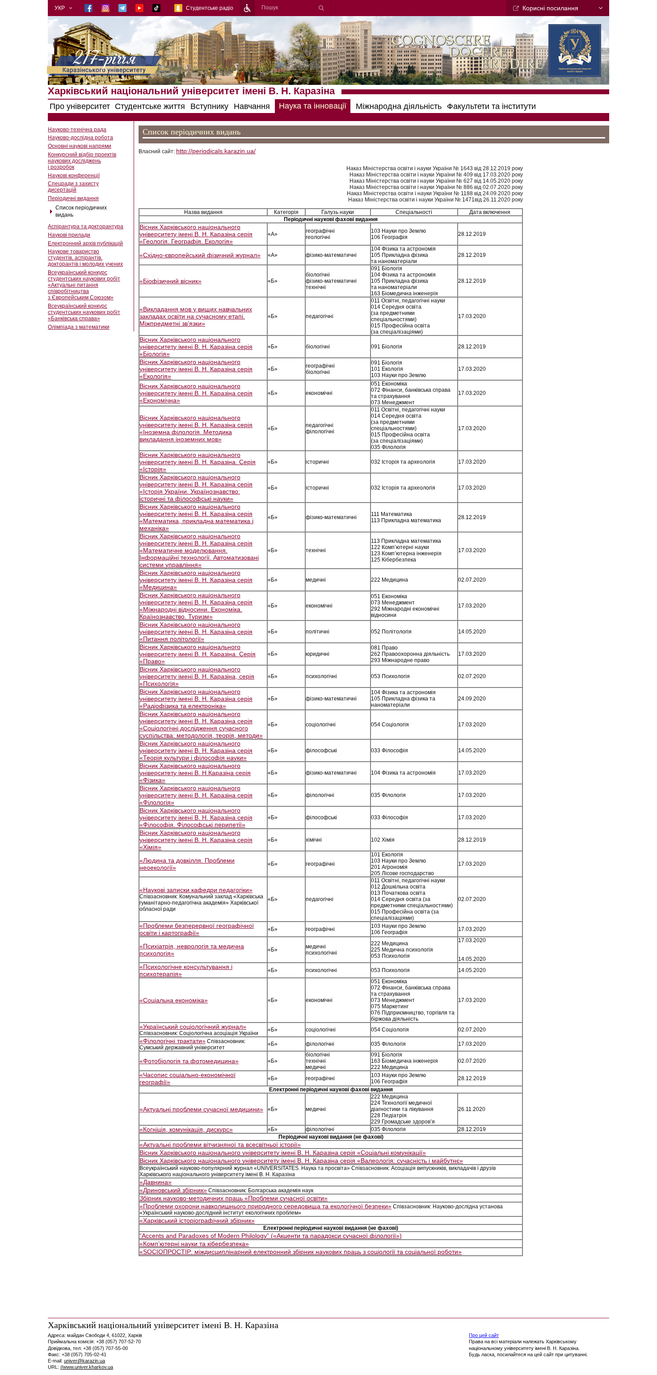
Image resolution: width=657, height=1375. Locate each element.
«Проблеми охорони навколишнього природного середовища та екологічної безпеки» (265, 1206)
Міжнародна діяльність (399, 106)
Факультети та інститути (491, 106)
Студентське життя (150, 106)
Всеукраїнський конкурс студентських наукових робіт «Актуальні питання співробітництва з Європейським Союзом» (84, 285)
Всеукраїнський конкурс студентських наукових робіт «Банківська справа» (84, 312)
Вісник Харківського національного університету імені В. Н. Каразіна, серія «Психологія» (196, 676)
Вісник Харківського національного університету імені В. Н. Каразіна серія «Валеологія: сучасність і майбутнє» (301, 1160)
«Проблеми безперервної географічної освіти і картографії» (196, 929)
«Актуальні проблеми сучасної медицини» (201, 1109)
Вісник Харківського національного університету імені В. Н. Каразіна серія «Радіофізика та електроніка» (196, 698)
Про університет (80, 106)
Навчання (252, 106)
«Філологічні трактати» (172, 1040)
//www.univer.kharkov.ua (86, 1367)
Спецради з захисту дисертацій (73, 186)
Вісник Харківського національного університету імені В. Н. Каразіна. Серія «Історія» (197, 462)
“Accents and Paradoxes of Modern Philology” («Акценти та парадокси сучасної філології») (270, 1235)
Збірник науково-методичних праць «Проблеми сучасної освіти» (233, 1198)
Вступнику (209, 106)
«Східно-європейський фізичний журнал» (200, 255)
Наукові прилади (69, 235)
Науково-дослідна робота (80, 137)
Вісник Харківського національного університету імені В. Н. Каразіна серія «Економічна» (196, 393)
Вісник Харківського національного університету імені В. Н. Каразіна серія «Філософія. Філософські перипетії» (196, 817)
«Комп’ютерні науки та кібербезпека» (194, 1243)
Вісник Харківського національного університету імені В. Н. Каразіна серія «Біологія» (196, 346)
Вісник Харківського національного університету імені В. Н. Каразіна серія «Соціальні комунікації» (282, 1152)
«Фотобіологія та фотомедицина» (189, 1061)
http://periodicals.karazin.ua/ (216, 151)
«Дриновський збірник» (173, 1190)
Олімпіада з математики (79, 327)
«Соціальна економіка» (173, 1000)
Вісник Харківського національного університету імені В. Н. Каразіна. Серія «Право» (197, 654)
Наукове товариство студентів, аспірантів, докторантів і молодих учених (85, 257)
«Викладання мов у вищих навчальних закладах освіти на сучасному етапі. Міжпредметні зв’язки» (195, 316)
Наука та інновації (312, 106)
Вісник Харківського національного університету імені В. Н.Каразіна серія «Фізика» (195, 773)
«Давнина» (155, 1182)
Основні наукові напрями (79, 146)
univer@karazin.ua (84, 1360)
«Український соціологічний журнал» (192, 1026)
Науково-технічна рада (77, 129)
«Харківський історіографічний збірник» (197, 1220)
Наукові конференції (74, 175)
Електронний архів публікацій (85, 243)
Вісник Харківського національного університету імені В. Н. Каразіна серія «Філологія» (196, 795)
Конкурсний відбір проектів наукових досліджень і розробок (82, 160)
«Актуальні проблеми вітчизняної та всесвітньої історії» (220, 1144)
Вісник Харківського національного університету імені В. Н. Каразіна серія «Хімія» (196, 840)
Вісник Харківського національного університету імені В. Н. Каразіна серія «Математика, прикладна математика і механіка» (196, 517)
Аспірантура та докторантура (85, 226)
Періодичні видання (73, 198)
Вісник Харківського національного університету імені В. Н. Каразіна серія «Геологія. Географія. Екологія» (196, 234)
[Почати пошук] (321, 8)
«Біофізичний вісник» (170, 281)
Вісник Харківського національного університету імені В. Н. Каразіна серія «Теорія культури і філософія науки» (196, 750)
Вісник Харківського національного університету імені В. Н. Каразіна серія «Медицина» (196, 580)
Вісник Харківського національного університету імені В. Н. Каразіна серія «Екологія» (196, 369)
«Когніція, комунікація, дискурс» (186, 1129)
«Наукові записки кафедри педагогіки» (196, 889)
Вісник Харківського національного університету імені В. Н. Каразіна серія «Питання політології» (196, 631)
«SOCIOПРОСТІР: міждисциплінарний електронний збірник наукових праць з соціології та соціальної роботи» (300, 1251)
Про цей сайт (484, 1335)
